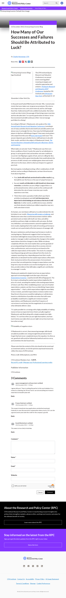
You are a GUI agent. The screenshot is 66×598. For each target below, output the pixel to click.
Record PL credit (16, 362)
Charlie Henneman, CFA (21, 57)
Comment (14, 439)
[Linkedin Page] (24, 566)
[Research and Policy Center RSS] (42, 566)
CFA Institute (11, 579)
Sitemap (33, 583)
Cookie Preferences (43, 583)
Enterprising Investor (26, 8)
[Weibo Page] (37, 566)
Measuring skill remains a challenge (38, 214)
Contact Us (21, 579)
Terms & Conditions (22, 583)
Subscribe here (33, 545)
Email (13, 466)
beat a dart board (36, 136)
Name (13, 457)
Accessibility (30, 579)
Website (14, 475)
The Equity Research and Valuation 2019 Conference (45, 89)
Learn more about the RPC (33, 522)
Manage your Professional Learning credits (37, 362)
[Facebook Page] (28, 566)
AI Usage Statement (52, 579)
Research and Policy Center (10, 8)
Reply (13, 396)
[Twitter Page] (33, 566)
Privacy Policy (40, 579)
